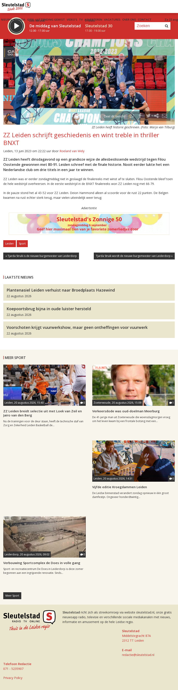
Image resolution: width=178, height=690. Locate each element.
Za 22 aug (171, 19)
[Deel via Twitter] (148, 116)
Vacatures (112, 19)
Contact (145, 19)
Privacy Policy (12, 678)
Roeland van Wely (71, 151)
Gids (30, 19)
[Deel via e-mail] (164, 116)
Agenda (19, 19)
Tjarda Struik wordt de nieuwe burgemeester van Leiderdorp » (134, 256)
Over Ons (129, 19)
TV (81, 19)
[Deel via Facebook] (140, 116)
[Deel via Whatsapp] (132, 116)
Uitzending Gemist (50, 19)
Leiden (9, 243)
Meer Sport (12, 595)
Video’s (72, 19)
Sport (22, 243)
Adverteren (93, 19)
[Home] (16, 5)
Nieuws (6, 19)
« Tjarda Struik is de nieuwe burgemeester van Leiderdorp (41, 256)
